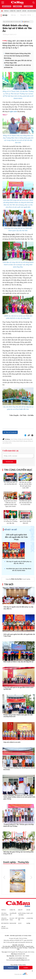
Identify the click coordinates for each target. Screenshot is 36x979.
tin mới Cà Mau (26, 439)
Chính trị (12, 11)
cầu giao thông (27, 441)
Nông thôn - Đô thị (25, 15)
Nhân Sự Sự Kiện (16, 579)
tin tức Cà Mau (12, 441)
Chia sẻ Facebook (11, 432)
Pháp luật (29, 913)
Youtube (26, 967)
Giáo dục (13, 15)
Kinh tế (19, 11)
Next (31, 877)
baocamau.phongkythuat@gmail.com (18, 960)
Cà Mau (20, 439)
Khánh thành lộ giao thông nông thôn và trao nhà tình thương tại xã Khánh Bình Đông (17, 56)
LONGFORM (29, 918)
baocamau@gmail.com (20, 958)
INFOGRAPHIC (5, 923)
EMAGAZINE (13, 923)
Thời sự (6, 11)
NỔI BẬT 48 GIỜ (10, 530)
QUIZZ (20, 923)
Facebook (11, 967)
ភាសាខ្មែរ (28, 6)
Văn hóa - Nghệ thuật (4, 918)
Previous (4, 877)
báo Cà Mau (14, 439)
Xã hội (24, 11)
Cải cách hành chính (4, 914)
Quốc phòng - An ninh (22, 914)
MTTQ (10, 443)
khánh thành (19, 441)
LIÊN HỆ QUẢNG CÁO (4, 927)
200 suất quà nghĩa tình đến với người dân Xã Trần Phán (16, 537)
